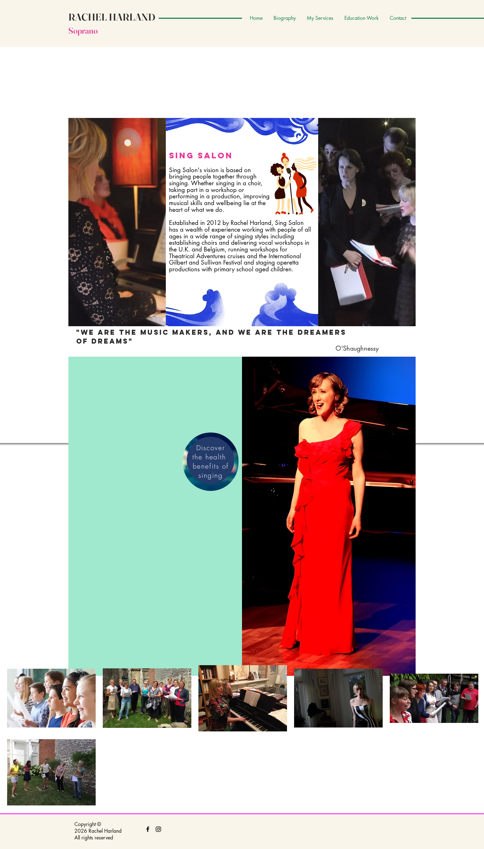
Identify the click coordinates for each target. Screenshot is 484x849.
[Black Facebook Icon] (147, 829)
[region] (210, 461)
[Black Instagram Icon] (158, 829)
